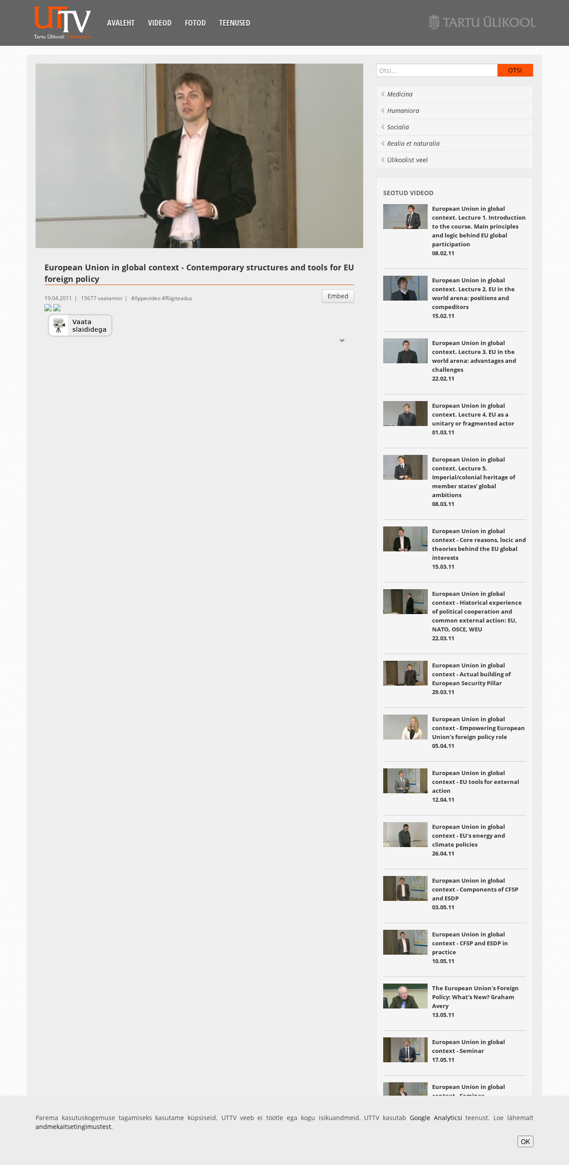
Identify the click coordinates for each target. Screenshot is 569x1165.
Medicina (400, 94)
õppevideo (147, 298)
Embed (338, 296)
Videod (160, 22)
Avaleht (121, 22)
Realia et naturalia (413, 143)
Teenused (234, 22)
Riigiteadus (178, 298)
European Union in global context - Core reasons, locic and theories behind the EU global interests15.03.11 (479, 548)
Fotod (195, 22)
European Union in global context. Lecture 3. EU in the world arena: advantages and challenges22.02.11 (474, 360)
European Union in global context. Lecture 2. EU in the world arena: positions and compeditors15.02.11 (473, 298)
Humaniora (403, 110)
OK (525, 1141)
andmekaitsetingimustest (73, 1126)
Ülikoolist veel (407, 160)
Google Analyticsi (436, 1117)
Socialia (398, 127)
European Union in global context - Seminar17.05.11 (468, 1051)
